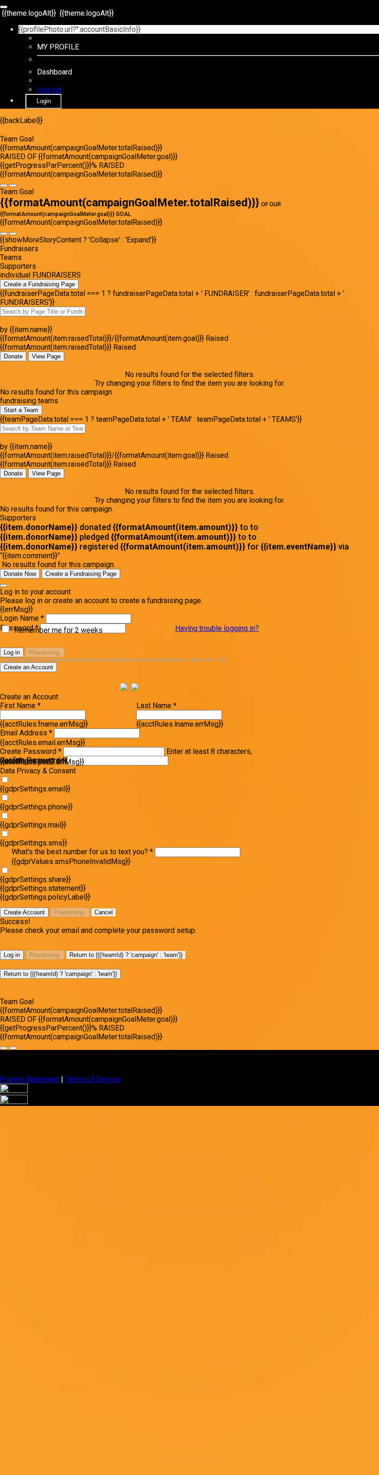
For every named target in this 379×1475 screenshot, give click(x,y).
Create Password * (30, 751)
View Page (46, 356)
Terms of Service (93, 1079)
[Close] (3, 585)
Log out (49, 89)
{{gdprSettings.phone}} (36, 806)
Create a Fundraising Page (39, 284)
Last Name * (156, 705)
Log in (12, 652)
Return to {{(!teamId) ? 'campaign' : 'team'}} (126, 954)
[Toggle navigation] (3, 7)
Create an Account (28, 667)
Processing (45, 652)
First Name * (20, 705)
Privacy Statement (29, 1079)
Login (44, 101)
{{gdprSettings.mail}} (33, 825)
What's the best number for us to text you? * (82, 851)
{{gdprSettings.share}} (35, 879)
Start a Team (21, 410)
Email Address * (26, 732)
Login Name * (22, 618)
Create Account (24, 912)
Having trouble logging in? (217, 628)
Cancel (103, 912)
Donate (13, 356)
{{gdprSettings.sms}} (33, 843)
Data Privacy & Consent (38, 770)
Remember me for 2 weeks (58, 630)
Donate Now (20, 573)
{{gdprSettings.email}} (35, 788)
